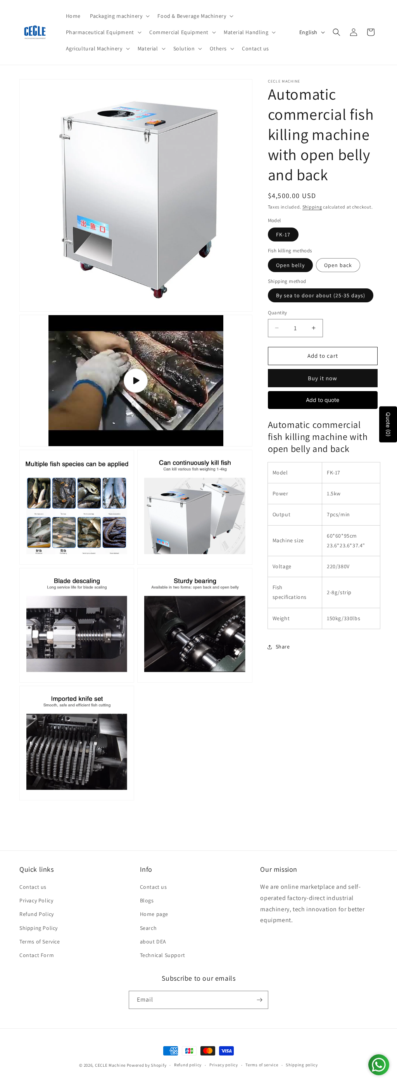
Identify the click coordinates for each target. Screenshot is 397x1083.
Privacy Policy (36, 900)
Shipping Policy (38, 927)
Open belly (290, 265)
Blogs (147, 900)
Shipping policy (302, 1064)
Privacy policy (223, 1064)
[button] (119, 16)
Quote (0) (388, 424)
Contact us (33, 886)
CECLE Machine (110, 1065)
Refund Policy (36, 914)
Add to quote (322, 400)
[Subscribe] (259, 1000)
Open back (338, 265)
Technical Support (162, 955)
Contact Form (36, 955)
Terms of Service (39, 941)
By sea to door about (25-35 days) (320, 295)
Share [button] (283, 646)
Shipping (312, 207)
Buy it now (322, 378)
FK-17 (283, 234)
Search (148, 927)
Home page (154, 914)
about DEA (153, 941)
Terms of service (261, 1064)
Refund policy (188, 1064)
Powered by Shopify (147, 1065)
